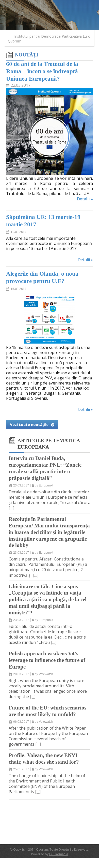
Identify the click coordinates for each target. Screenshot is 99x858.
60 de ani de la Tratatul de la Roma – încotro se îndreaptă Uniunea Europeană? (42, 71)
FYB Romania (58, 854)
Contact (37, 3)
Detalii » (85, 199)
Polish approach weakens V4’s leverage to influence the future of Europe (47, 660)
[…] (11, 508)
